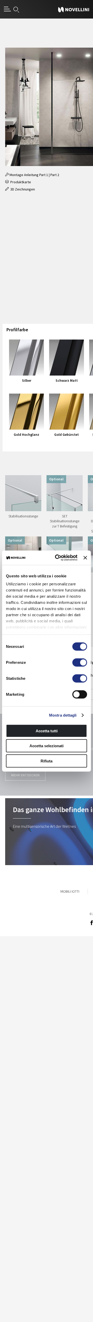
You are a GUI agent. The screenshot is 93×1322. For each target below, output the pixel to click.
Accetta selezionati (46, 746)
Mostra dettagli (63, 715)
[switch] (79, 662)
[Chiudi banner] (85, 558)
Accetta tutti (47, 730)
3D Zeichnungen (22, 189)
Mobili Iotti (69, 891)
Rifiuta (46, 761)
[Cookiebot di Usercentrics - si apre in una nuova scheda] (57, 557)
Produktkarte (20, 182)
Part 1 (43, 174)
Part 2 (54, 174)
